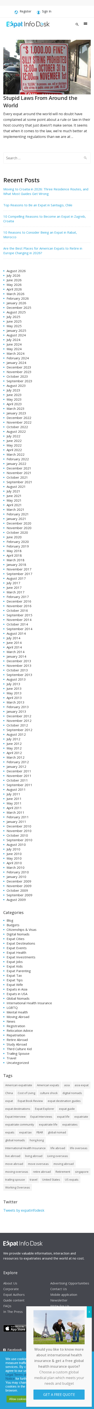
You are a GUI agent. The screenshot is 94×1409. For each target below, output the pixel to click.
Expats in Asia (17, 989)
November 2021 (19, 473)
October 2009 (17, 890)
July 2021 (13, 491)
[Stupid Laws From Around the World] (47, 66)
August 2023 (16, 385)
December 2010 (19, 826)
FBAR (40, 1132)
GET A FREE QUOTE (59, 1394)
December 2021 (19, 468)
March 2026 (15, 294)
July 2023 (13, 390)
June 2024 (14, 344)
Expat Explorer (44, 1109)
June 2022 (14, 440)
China (9, 1093)
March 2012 (15, 757)
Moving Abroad (18, 1017)
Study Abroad (17, 1044)
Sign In (46, 11)
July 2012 (13, 739)
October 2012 (17, 725)
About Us (10, 1283)
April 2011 (14, 808)
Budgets (13, 925)
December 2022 (19, 417)
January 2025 (16, 330)
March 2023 (15, 408)
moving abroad (64, 1164)
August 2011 (16, 789)
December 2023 (19, 367)
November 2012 (19, 720)
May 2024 (14, 349)
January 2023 (16, 413)
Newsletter (59, 1300)
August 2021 (16, 486)
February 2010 (18, 872)
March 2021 (15, 509)
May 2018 (14, 551)
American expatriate (18, 1085)
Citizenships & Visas (22, 929)
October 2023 (17, 376)
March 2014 (15, 652)
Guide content (13, 1300)
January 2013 (16, 711)
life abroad (57, 1148)
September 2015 (19, 615)
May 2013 (14, 693)
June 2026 (14, 280)
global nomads (15, 1140)
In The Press (13, 1311)
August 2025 (16, 312)
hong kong (37, 1140)
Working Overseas (17, 1187)
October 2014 (17, 624)
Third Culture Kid (19, 1049)
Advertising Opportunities (69, 1283)
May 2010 (14, 858)
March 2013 (15, 702)
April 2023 (14, 404)
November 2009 (19, 886)
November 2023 (19, 372)
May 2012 (14, 748)
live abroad (12, 1156)
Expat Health (16, 952)
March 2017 (15, 592)
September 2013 (19, 674)
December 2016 (19, 601)
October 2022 (17, 427)
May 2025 (14, 326)
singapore (82, 1172)
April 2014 (14, 647)
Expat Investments (21, 957)
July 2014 (13, 638)
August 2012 (16, 734)
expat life (63, 1117)
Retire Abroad (17, 1039)
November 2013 (19, 665)
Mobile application (63, 1294)
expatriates (70, 1124)
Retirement (63, 1172)
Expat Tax (14, 975)
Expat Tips (15, 980)
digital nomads (72, 1093)
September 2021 (19, 482)
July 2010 (13, 849)
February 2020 (18, 541)
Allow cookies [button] (18, 1399)
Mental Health (17, 1012)
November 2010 (19, 831)
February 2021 (18, 514)
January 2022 (16, 463)
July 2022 (13, 436)
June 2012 (14, 743)
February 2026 (18, 298)
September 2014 (19, 629)
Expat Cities (15, 938)
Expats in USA (17, 994)
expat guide (67, 1109)
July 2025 (13, 316)
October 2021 (17, 477)
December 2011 (19, 771)
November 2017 (19, 569)
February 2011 (18, 817)
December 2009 (19, 881)
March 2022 (15, 454)
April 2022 (14, 450)
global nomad (57, 1132)
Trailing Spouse (18, 1053)
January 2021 (16, 518)
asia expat (82, 1085)
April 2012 (14, 753)
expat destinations (17, 1109)
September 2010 (19, 840)
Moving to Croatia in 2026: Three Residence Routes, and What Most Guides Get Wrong (45, 191)
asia (67, 1085)
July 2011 (13, 794)
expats (9, 1132)
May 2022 (14, 445)
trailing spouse (15, 1179)
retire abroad (42, 1172)
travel (33, 1179)
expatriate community (19, 1124)
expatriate (81, 1117)
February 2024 (18, 358)
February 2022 (18, 459)
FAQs (7, 1306)
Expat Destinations (21, 943)
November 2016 (19, 606)
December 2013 (19, 661)
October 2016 (17, 610)
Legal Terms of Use (19, 1374)
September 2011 (19, 785)
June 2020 (14, 537)
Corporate (11, 1289)
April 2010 (14, 863)
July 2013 (13, 684)
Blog (10, 920)
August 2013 (16, 679)
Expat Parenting (19, 971)
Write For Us (60, 1306)
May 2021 (14, 500)
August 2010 (16, 844)
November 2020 (19, 528)
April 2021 (14, 505)
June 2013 (14, 688)
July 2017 (13, 583)
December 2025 (19, 307)
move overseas (38, 1164)
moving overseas (16, 1172)
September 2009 (19, 895)
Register (25, 11)
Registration (16, 1026)
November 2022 (19, 422)
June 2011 (14, 798)
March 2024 (15, 353)
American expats (48, 1085)
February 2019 (18, 546)
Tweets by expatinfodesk (23, 1210)
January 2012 (16, 766)
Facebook (14, 1349)
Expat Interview (15, 1117)
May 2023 (14, 399)
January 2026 (16, 303)
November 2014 (19, 619)
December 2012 (19, 716)
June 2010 (14, 853)
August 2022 (16, 431)
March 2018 (15, 560)
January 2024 (16, 362)
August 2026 (16, 271)
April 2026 (14, 289)
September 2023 (19, 381)
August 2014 (16, 633)
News (11, 1021)
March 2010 (15, 867)
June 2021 (14, 495)
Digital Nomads (18, 934)
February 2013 (18, 707)
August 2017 (16, 578)
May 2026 (14, 284)
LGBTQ (12, 1007)
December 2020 (19, 523)
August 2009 (16, 899)
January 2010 (16, 876)
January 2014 (16, 656)
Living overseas (57, 1156)
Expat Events (17, 948)
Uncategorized (18, 1062)
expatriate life (48, 1124)
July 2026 (13, 275)
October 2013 (17, 670)
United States (51, 1179)
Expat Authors (14, 1294)
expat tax (25, 1132)
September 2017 (19, 574)
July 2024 (13, 339)
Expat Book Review (30, 1101)
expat (9, 1101)
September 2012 (19, 730)
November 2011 (19, 775)
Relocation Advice (20, 1030)
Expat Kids (15, 966)
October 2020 (17, 532)
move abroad (14, 1164)
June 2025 (14, 321)
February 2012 (18, 762)
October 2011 (17, 780)
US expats (71, 1179)
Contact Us (58, 1289)
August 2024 (16, 335)
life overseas (78, 1148)
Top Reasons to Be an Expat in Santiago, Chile (37, 205)
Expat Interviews (41, 1117)
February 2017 (18, 596)
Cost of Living (26, 1093)
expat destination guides (64, 1101)
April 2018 (14, 555)
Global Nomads (18, 998)
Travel (11, 1058)
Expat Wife (15, 984)
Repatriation (16, 1035)
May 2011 (14, 803)
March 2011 (15, 812)
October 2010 (17, 835)
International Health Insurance (29, 1003)
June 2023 (14, 395)
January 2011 (16, 821)
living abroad (33, 1156)
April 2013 (14, 697)
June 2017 (14, 587)
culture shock (49, 1093)
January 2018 (16, 564)
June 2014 (14, 642)
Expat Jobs (15, 961)
